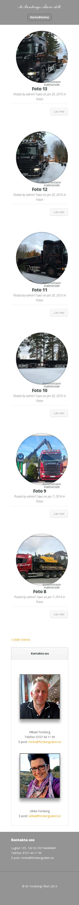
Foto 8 (39, 591)
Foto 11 (39, 290)
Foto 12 (39, 189)
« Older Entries (20, 640)
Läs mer (59, 111)
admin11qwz (34, 94)
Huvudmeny (39, 17)
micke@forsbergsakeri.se (44, 742)
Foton (39, 99)
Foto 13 (39, 89)
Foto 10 (39, 390)
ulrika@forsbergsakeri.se (45, 816)
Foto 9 (39, 491)
